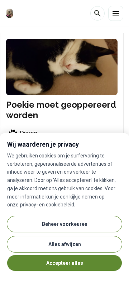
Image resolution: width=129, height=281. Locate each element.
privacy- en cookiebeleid (47, 205)
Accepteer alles (64, 263)
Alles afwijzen (64, 244)
